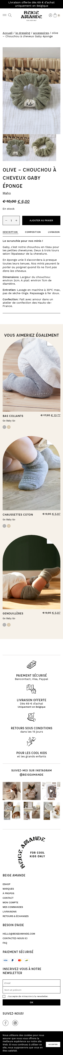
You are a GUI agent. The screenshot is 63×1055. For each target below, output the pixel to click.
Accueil (7, 33)
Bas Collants (13, 416)
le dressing (22, 33)
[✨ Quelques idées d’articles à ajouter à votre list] (12, 811)
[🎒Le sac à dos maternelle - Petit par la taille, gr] (31, 791)
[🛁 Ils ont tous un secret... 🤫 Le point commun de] (12, 791)
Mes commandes (13, 907)
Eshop (6, 884)
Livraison (53, 232)
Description (10, 232)
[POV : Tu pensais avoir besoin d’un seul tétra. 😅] (51, 791)
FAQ (5, 943)
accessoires (41, 33)
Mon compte (10, 902)
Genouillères (13, 613)
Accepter (53, 1044)
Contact (8, 898)
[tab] (10, 232)
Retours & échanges (16, 916)
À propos (8, 893)
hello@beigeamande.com (19, 933)
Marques (8, 888)
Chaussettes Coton (18, 514)
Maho (7, 193)
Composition (33, 232)
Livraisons (9, 911)
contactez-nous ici (15, 938)
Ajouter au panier (41, 220)
